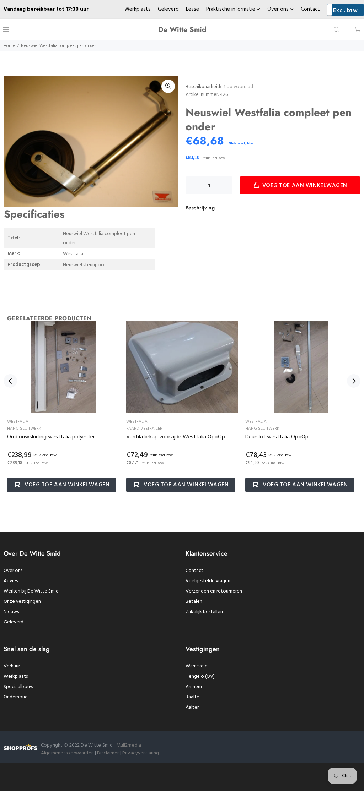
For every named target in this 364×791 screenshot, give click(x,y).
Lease (192, 9)
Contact (310, 9)
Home (9, 45)
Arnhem (194, 687)
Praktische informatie (231, 9)
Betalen (194, 602)
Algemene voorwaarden (67, 753)
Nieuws (11, 612)
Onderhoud (16, 697)
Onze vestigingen (22, 602)
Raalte (192, 697)
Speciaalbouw (19, 687)
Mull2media (128, 745)
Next (353, 381)
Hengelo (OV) (200, 676)
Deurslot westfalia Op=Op (277, 437)
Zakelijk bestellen (204, 612)
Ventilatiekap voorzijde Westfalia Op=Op (175, 437)
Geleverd (168, 9)
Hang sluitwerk (24, 428)
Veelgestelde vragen (208, 581)
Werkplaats (137, 9)
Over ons (278, 9)
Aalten (193, 707)
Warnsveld (197, 666)
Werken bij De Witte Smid (31, 591)
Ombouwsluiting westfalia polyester (51, 437)
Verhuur (12, 666)
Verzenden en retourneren (214, 591)
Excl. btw (345, 10)
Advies (11, 581)
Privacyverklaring (140, 753)
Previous (10, 381)
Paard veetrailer (144, 428)
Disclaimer (108, 753)
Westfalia (17, 421)
